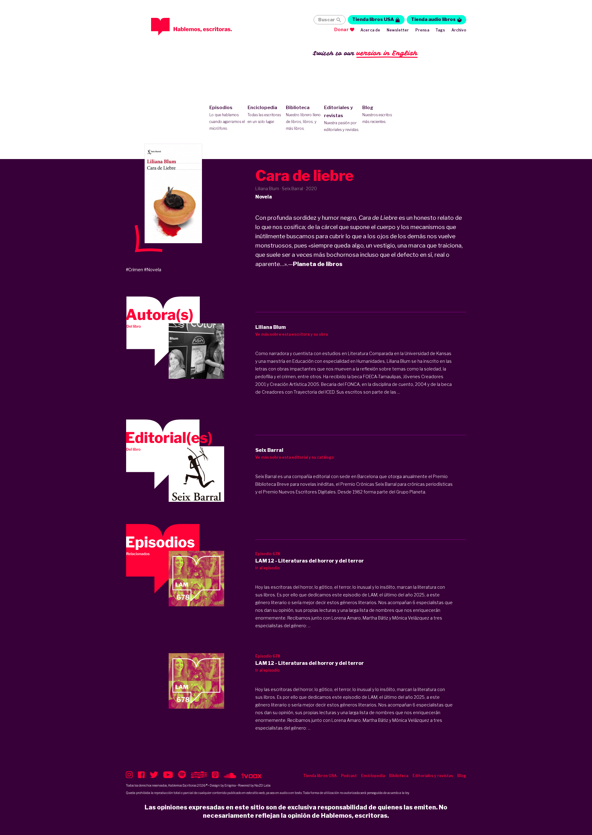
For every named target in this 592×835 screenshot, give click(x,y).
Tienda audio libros (433, 19)
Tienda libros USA (373, 19)
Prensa (422, 30)
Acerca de (370, 30)
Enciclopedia (264, 114)
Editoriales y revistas (341, 118)
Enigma (230, 785)
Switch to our (365, 53)
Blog (377, 114)
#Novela (152, 269)
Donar (341, 29)
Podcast (349, 775)
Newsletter (398, 30)
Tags (440, 30)
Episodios (227, 118)
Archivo (458, 30)
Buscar (326, 20)
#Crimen (134, 269)
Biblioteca (303, 118)
